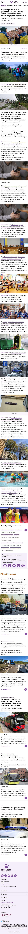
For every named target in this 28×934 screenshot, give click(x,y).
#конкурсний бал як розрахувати (8, 532)
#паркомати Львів (9, 550)
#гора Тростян (18, 529)
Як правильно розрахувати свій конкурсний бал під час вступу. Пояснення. (13, 297)
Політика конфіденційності (8, 906)
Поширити (22, 48)
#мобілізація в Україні (6, 540)
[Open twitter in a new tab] (23, 565)
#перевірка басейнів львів (7, 535)
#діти (3, 550)
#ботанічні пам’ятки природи (7, 529)
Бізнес (19, 5)
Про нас (3, 900)
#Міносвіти (19, 545)
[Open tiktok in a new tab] (9, 565)
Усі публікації (10, 5)
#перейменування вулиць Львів (8, 545)
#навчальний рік (5, 548)
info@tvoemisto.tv (5, 884)
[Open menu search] (23, 2)
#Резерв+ (17, 535)
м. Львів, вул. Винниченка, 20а (8, 886)
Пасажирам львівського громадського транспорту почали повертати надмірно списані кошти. (12, 323)
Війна (15, 5)
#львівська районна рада (7, 542)
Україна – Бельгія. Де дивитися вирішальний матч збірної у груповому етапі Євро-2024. (12, 491)
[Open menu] (26, 2)
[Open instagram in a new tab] (18, 565)
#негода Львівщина (18, 542)
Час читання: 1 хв (10, 23)
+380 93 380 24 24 (5, 881)
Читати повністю (5, 634)
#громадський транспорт (15, 548)
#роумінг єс (4, 537)
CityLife (3, 5)
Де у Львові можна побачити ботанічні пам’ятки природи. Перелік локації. (12, 419)
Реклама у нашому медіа (7, 902)
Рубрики (4, 894)
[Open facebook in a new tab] (5, 565)
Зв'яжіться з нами (5, 907)
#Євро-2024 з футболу (13, 537)
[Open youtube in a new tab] (14, 565)
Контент (3, 891)
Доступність (4, 904)
